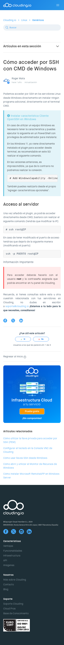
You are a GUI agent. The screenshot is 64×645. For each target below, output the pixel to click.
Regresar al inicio (13, 356)
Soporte (7, 599)
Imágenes (8, 565)
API (5, 560)
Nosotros (8, 574)
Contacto (8, 584)
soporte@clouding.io (17, 306)
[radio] (23, 339)
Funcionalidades (12, 550)
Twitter (13, 320)
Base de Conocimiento (16, 613)
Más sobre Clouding (14, 579)
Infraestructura (11, 555)
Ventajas (8, 546)
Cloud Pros (9, 608)
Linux (24, 20)
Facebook (5, 320)
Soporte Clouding (13, 603)
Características (12, 541)
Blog (5, 589)
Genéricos (38, 20)
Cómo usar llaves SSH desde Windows (25, 458)
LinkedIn (21, 320)
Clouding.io (9, 20)
